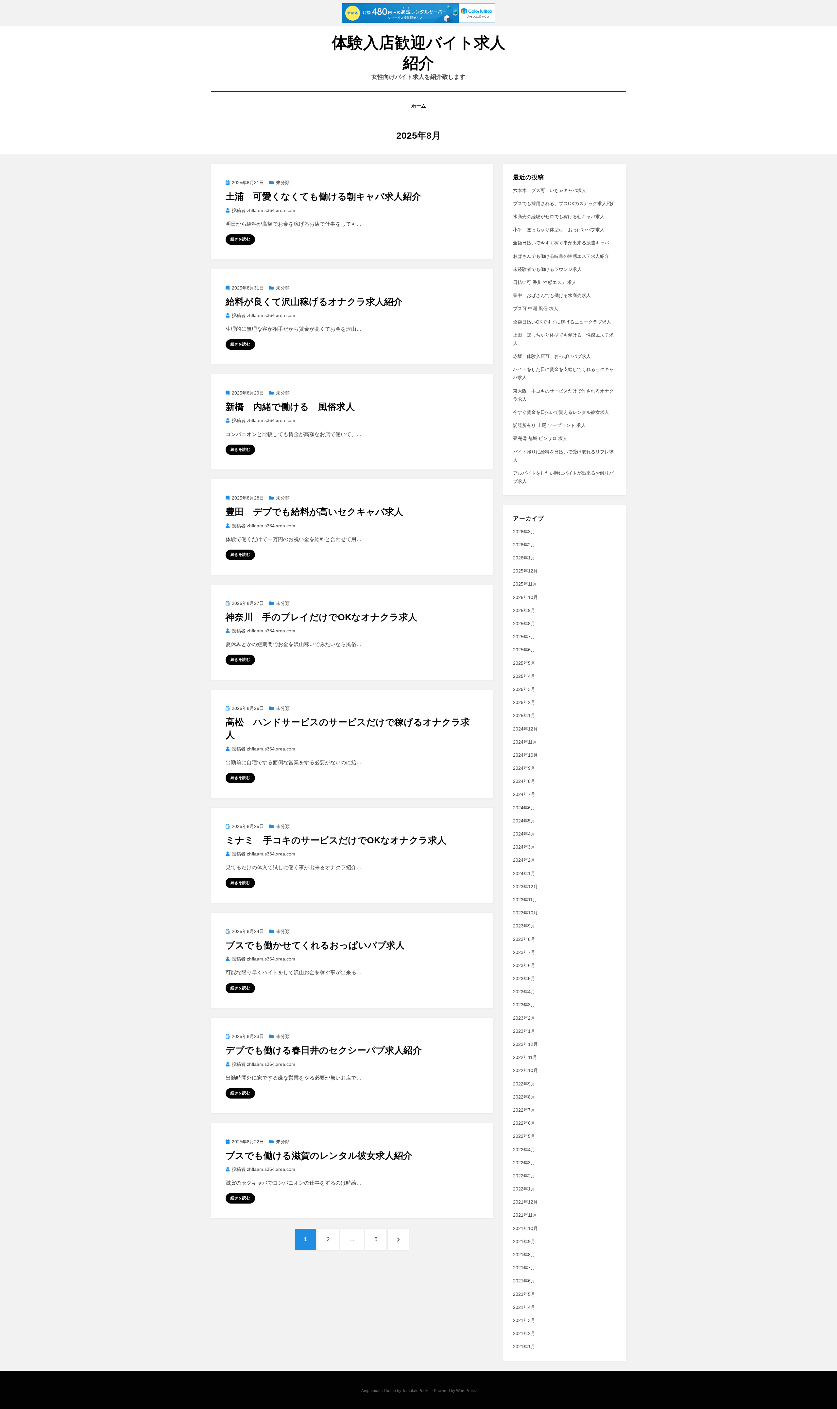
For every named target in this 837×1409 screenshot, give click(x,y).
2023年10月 (525, 912)
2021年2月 (524, 1333)
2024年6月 (524, 807)
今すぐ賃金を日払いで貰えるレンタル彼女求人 (561, 412)
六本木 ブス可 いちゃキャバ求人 (549, 190)
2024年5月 (524, 820)
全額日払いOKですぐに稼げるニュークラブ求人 (562, 322)
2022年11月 (525, 1057)
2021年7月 (524, 1267)
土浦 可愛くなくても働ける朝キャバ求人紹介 (323, 196)
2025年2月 (524, 702)
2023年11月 (525, 899)
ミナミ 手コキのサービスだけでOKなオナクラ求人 (336, 840)
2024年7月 (524, 794)
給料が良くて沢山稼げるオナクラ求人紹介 (314, 302)
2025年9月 (524, 610)
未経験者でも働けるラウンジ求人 (547, 269)
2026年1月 (524, 557)
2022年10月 (525, 1070)
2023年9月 (524, 925)
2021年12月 (525, 1202)
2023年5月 (524, 978)
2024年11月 (525, 742)
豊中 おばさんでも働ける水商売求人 (552, 295)
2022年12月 (525, 1044)
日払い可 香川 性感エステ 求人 (544, 282)
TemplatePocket (416, 1390)
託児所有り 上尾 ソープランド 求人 (549, 425)
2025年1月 (524, 715)
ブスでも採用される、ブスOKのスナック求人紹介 (564, 203)
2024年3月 (524, 847)
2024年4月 (524, 834)
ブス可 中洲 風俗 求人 (535, 308)
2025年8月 (524, 623)
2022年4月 (524, 1149)
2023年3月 (524, 1004)
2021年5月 (524, 1294)
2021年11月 (525, 1215)
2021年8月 (524, 1254)
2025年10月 (525, 597)
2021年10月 (525, 1228)
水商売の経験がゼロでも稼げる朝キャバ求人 (559, 216)
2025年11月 (525, 584)
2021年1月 (524, 1346)
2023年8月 (524, 939)
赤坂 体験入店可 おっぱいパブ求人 (552, 356)
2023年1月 (524, 1031)
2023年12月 (525, 886)
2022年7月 (524, 1110)
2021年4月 (524, 1307)
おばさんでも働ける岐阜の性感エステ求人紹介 (561, 256)
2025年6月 (524, 649)
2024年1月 (524, 873)
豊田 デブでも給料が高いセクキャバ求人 (314, 512)
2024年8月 (524, 781)
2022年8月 (524, 1097)
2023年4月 (524, 991)
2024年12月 (525, 728)
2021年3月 (524, 1320)
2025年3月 (524, 689)
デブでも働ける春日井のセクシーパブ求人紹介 (324, 1050)
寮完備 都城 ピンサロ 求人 (540, 438)
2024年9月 (524, 768)
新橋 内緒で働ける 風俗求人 (290, 407)
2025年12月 (525, 570)
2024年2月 (524, 860)
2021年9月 (524, 1241)
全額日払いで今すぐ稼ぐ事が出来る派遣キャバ (561, 242)
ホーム (418, 106)
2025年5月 (524, 663)
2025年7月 (524, 636)
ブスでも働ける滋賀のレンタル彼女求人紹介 (319, 1156)
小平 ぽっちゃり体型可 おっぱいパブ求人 (559, 229)
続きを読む (240, 239)
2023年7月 (524, 952)
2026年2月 (524, 544)
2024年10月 (525, 755)
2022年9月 (524, 1083)
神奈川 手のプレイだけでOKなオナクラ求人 (321, 617)
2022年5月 (524, 1136)
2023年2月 (524, 1018)
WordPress (466, 1390)
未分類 (283, 182)
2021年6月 (524, 1280)
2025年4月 (524, 676)
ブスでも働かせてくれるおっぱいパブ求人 (315, 945)
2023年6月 (524, 965)
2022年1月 (524, 1188)
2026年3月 (524, 531)
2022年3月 (524, 1162)
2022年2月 (524, 1175)
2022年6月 (524, 1123)
